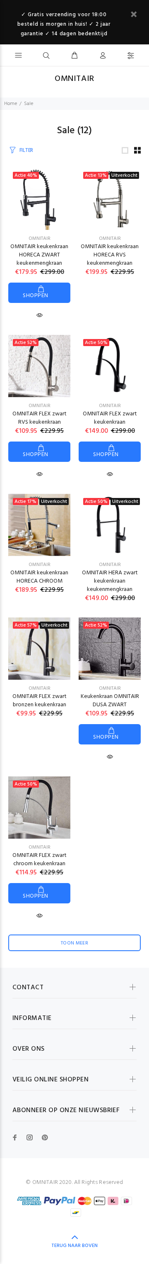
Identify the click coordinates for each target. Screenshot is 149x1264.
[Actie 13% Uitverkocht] (110, 199)
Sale (28, 104)
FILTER (26, 150)
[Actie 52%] (39, 366)
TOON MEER (74, 943)
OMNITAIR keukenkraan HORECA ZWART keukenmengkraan (39, 255)
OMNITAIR (39, 238)
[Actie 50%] (110, 366)
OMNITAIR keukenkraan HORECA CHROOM (39, 577)
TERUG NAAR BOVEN (74, 1246)
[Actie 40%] (39, 199)
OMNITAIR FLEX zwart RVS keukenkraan (39, 418)
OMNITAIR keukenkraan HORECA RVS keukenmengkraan (110, 255)
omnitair (39, 406)
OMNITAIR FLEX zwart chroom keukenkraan (39, 860)
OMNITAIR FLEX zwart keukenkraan (110, 418)
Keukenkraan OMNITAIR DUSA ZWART (110, 701)
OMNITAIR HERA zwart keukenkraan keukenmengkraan (110, 581)
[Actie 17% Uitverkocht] (39, 525)
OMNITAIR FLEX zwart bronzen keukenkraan (39, 701)
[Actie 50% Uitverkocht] (110, 525)
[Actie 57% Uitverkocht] (39, 649)
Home (10, 104)
